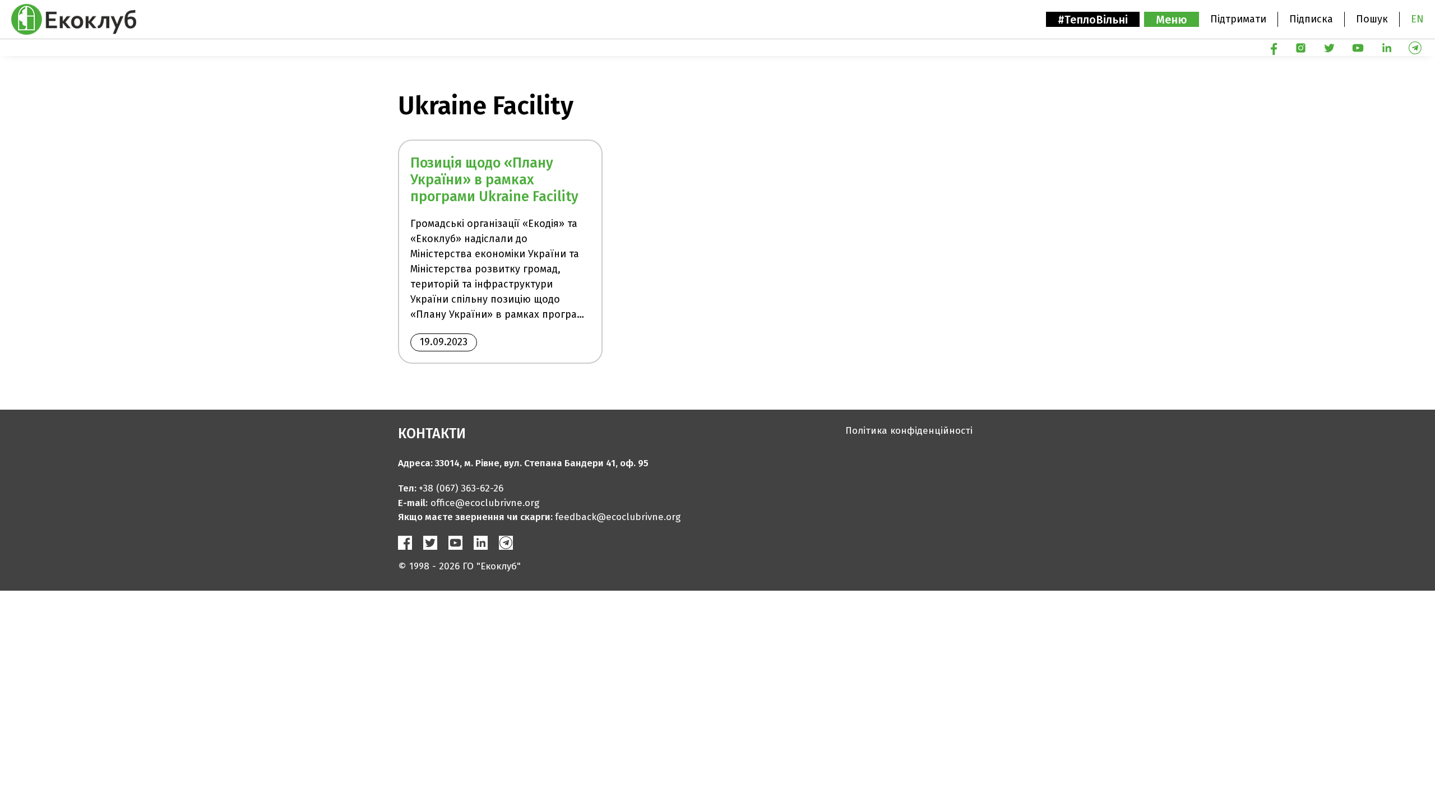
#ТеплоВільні (1093, 19)
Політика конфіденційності (909, 431)
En (1417, 19)
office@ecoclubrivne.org (484, 503)
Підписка (1311, 19)
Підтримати (1238, 19)
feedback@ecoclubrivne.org (618, 517)
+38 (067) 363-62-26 (461, 488)
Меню (1171, 19)
